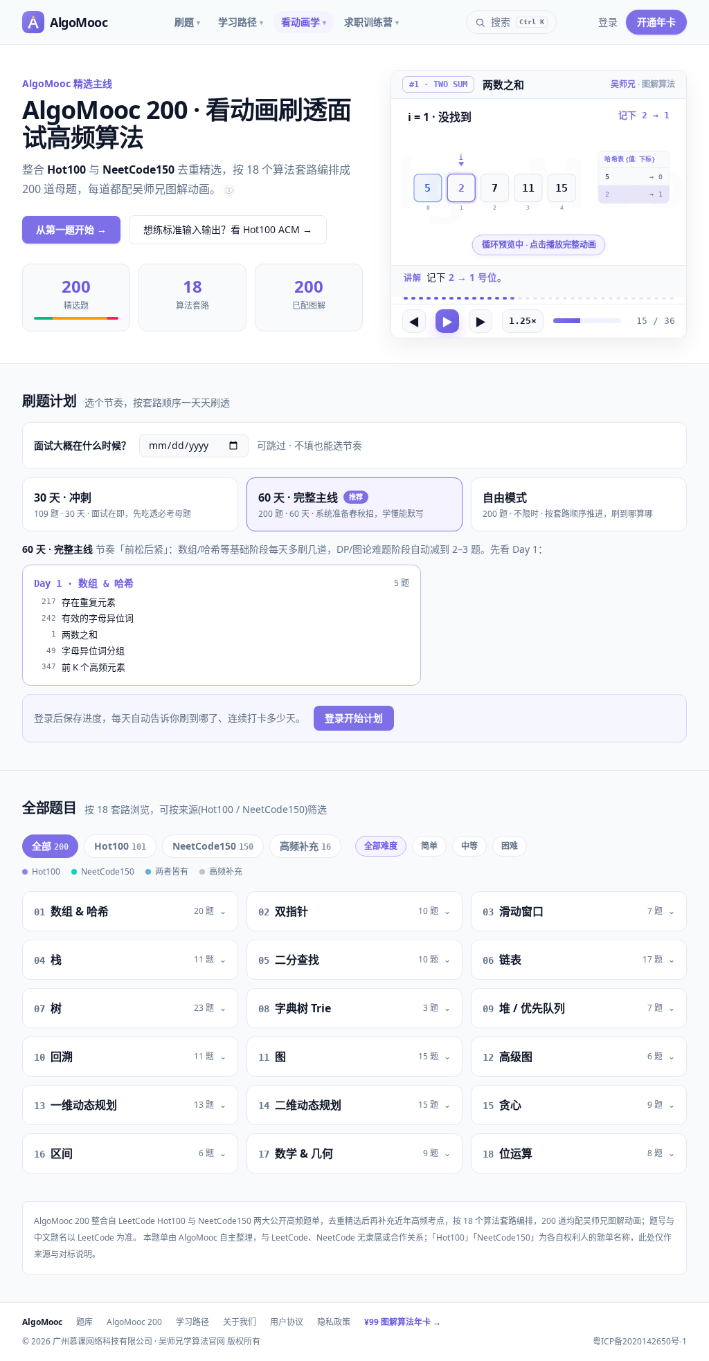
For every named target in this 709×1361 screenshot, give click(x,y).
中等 (469, 846)
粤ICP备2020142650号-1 (640, 1341)
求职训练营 (371, 21)
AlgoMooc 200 (134, 1322)
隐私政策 (333, 1322)
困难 (509, 846)
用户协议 (286, 1322)
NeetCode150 (212, 845)
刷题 (187, 21)
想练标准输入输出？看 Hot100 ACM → (227, 229)
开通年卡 (656, 21)
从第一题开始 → (71, 229)
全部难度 (380, 846)
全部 (50, 845)
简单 (429, 846)
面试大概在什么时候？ (82, 445)
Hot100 (120, 845)
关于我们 (239, 1322)
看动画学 (303, 21)
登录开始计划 (354, 717)
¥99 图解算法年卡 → (402, 1322)
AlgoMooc (42, 1322)
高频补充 (305, 845)
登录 (608, 21)
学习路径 (240, 21)
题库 (84, 1322)
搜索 (517, 21)
